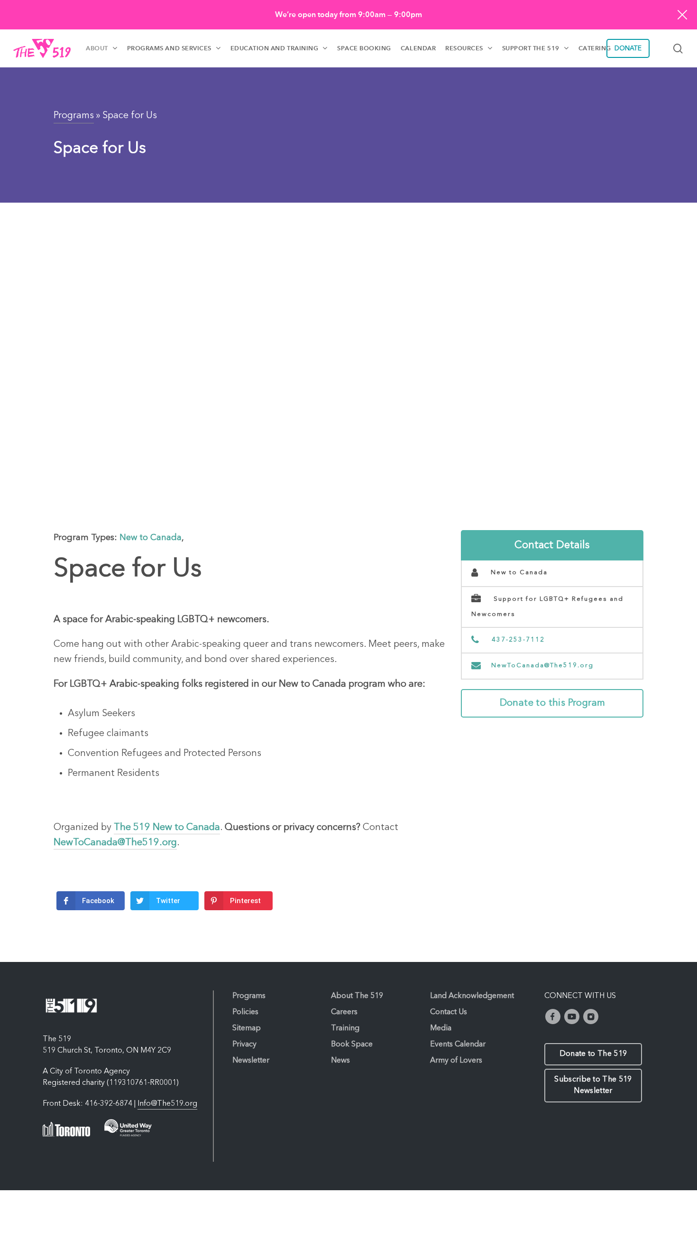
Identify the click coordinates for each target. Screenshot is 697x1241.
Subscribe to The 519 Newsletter (593, 1085)
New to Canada (150, 537)
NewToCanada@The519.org (542, 665)
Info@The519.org (167, 1104)
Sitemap (246, 1028)
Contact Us (448, 1012)
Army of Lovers (456, 1060)
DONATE (628, 48)
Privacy (244, 1044)
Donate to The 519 (593, 1054)
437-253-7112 (517, 640)
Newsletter (250, 1060)
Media (440, 1028)
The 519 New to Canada (167, 827)
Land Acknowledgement (472, 996)
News (340, 1060)
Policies (245, 1012)
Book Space (352, 1044)
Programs (74, 116)
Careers (344, 1012)
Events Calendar (458, 1044)
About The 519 (357, 996)
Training (345, 1028)
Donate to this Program (552, 703)
